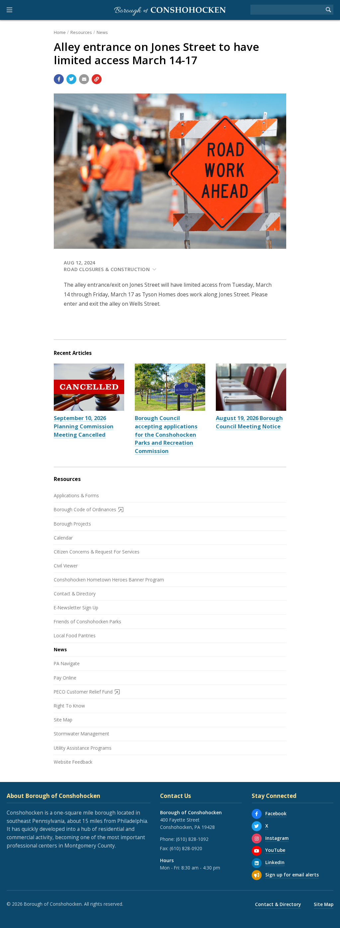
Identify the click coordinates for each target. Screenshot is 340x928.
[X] (257, 826)
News (102, 32)
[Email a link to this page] (84, 79)
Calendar (63, 538)
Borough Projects (72, 524)
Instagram (277, 838)
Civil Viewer (66, 565)
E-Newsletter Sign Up (76, 607)
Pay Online (65, 678)
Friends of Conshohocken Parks (87, 621)
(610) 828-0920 (186, 848)
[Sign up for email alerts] (257, 875)
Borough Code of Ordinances (85, 509)
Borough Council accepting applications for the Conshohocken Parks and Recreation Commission (166, 434)
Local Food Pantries (75, 635)
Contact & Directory (75, 593)
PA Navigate (67, 663)
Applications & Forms (76, 495)
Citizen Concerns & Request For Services (96, 551)
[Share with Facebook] (59, 79)
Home (60, 32)
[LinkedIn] (257, 863)
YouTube (275, 850)
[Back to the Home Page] (170, 10)
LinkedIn (275, 862)
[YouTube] (257, 851)
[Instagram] (257, 839)
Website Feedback (73, 762)
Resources (81, 32)
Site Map (63, 719)
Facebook (276, 813)
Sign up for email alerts (292, 874)
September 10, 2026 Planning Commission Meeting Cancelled (84, 426)
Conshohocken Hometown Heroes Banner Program (109, 579)
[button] (9, 10)
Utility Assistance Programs (83, 748)
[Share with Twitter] (71, 79)
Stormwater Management (81, 733)
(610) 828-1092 (192, 839)
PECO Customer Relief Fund (83, 692)
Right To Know (69, 705)
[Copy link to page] (97, 79)
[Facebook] (257, 814)
